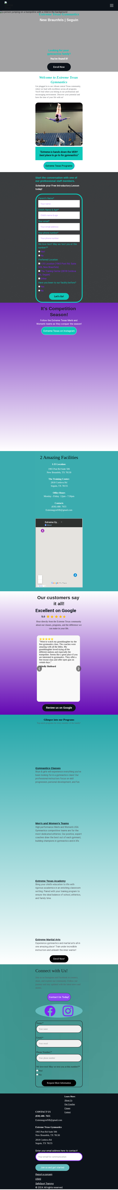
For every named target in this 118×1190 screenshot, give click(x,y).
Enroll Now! (59, 958)
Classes (67, 1108)
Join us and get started (52, 1167)
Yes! (42, 251)
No (42, 255)
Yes (42, 286)
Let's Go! (59, 296)
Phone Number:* (44, 1052)
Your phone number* (48, 232)
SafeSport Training (44, 1183)
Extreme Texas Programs (59, 165)
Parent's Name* (46, 198)
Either (43, 278)
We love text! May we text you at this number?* (58, 1066)
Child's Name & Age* (48, 209)
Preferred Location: (48, 259)
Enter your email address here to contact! (56, 1150)
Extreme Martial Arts (47, 939)
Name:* (39, 1023)
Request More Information (59, 1083)
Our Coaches (69, 1104)
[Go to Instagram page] (68, 1011)
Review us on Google (59, 707)
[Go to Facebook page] (51, 1011)
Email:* (39, 1037)
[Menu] (111, 5)
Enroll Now (59, 67)
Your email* (44, 221)
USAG (38, 1179)
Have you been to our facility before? (57, 282)
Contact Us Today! (59, 997)
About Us (68, 1100)
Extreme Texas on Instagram (59, 330)
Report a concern (43, 1174)
